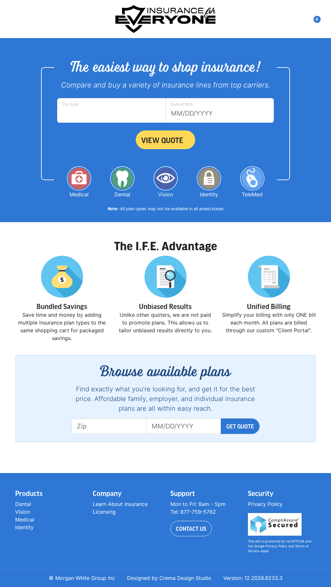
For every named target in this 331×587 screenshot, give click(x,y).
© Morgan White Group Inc (82, 578)
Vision (22, 512)
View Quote (162, 140)
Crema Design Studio (185, 578)
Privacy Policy (265, 504)
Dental (23, 504)
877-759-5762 (198, 512)
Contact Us (191, 528)
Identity (24, 527)
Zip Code (70, 104)
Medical (24, 519)
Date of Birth (182, 104)
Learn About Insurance (120, 504)
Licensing (104, 512)
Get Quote (240, 426)
